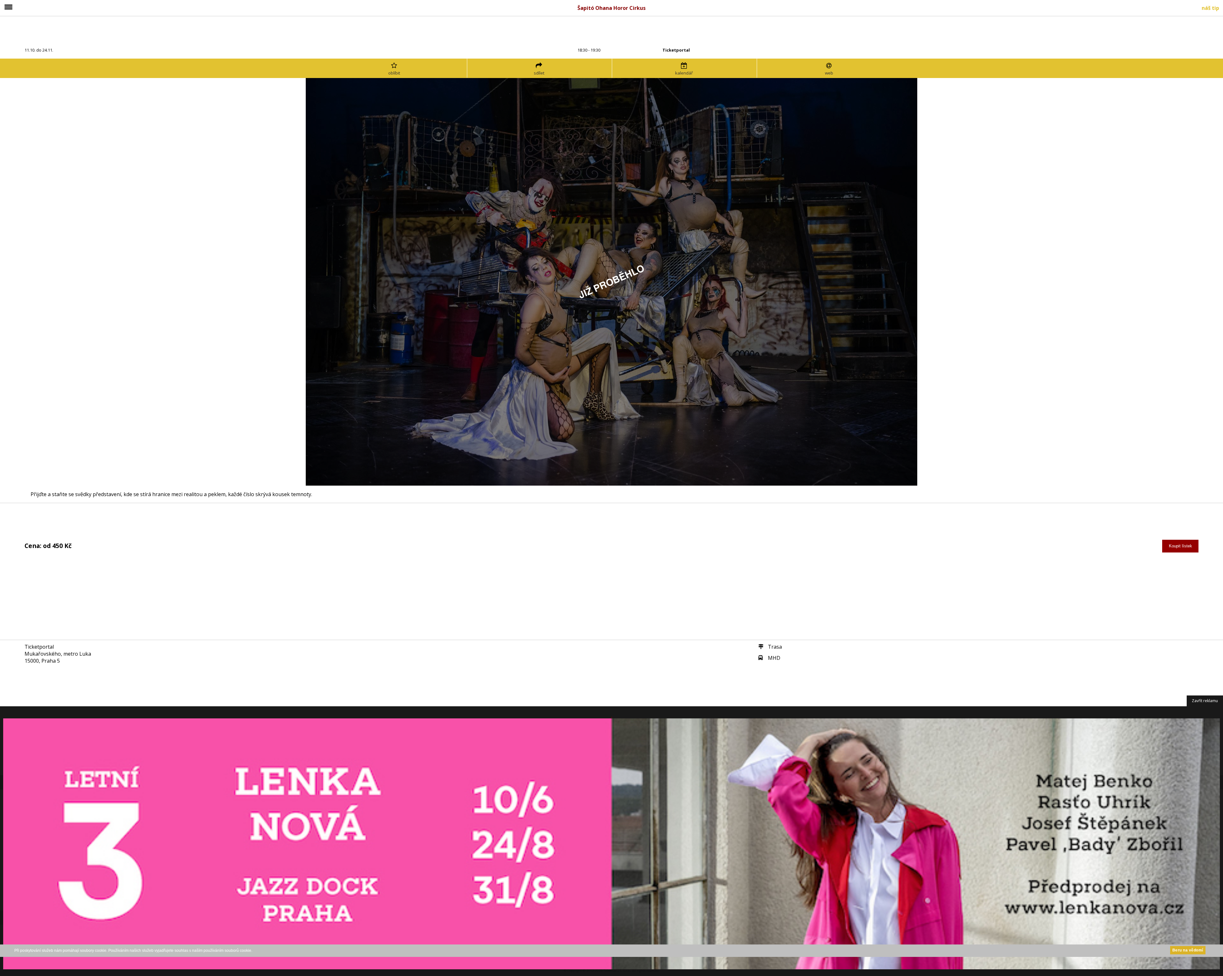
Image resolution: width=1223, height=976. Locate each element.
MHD (774, 657)
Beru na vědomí (1187, 950)
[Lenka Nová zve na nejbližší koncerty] (611, 841)
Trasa (775, 646)
